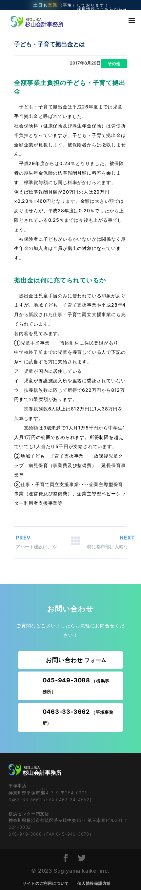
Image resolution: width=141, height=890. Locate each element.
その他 (114, 63)
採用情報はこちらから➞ (102, 9)
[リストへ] (75, 542)
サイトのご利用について (46, 883)
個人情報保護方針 (94, 883)
